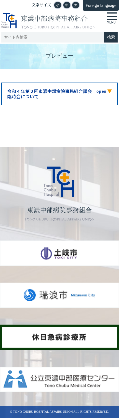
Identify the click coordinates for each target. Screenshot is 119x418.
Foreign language (101, 5)
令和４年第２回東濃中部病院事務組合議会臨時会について (49, 94)
